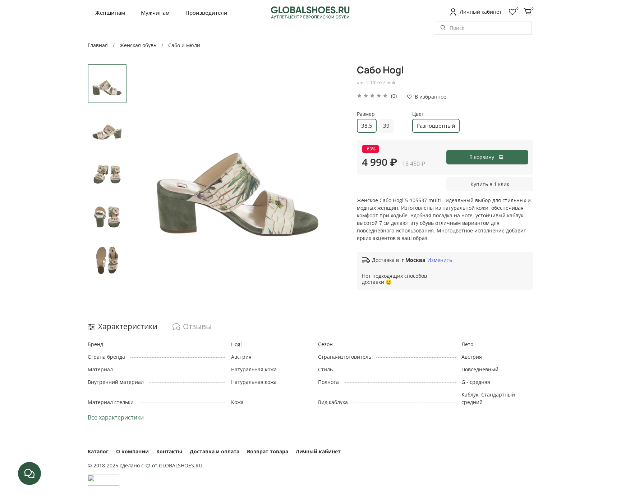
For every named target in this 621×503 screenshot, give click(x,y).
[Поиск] (443, 28)
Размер (366, 114)
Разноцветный (436, 125)
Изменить (439, 260)
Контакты (169, 451)
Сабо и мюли (184, 45)
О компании (132, 451)
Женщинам (110, 12)
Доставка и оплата (214, 451)
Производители (206, 12)
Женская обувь (138, 45)
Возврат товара (267, 451)
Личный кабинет (318, 451)
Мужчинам (155, 12)
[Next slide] (333, 172)
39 (386, 125)
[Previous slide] (142, 172)
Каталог (98, 451)
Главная (98, 45)
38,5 (366, 125)
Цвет (418, 114)
